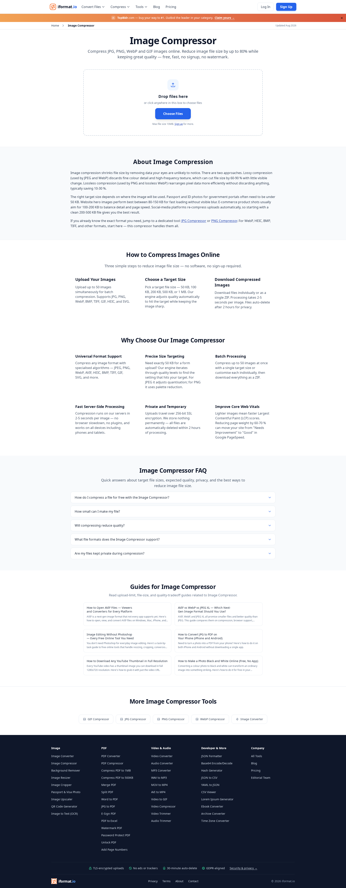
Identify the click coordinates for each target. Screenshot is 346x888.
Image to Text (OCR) (64, 813)
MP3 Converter (161, 770)
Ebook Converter (212, 806)
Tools (140, 7)
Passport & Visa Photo (65, 792)
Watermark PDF (111, 828)
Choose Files (173, 113)
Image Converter (251, 719)
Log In (265, 7)
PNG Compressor (224, 221)
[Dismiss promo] (341, 18)
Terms (166, 881)
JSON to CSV (209, 778)
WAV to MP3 (159, 778)
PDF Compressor (112, 763)
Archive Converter (213, 813)
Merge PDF (108, 785)
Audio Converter (162, 763)
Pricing (171, 7)
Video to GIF (159, 799)
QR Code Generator (64, 806)
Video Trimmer (161, 813)
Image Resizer (60, 778)
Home (55, 25)
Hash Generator (211, 770)
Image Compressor (64, 763)
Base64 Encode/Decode (216, 763)
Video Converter (162, 756)
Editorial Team (260, 778)
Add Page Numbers (114, 849)
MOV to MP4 (159, 785)
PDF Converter (110, 756)
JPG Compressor (193, 221)
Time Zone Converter (215, 821)
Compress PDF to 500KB (117, 778)
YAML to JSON (210, 785)
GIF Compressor (98, 719)
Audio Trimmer (161, 821)
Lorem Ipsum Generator (217, 799)
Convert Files (91, 7)
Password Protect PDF (115, 835)
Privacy (153, 881)
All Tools (256, 756)
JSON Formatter (211, 756)
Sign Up (286, 7)
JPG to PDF (108, 806)
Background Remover (65, 770)
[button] (173, 102)
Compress (118, 7)
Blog (156, 7)
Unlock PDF (108, 842)
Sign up (179, 124)
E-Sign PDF (108, 813)
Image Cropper (61, 785)
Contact (193, 881)
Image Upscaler (61, 799)
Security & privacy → (243, 868)
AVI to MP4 (158, 792)
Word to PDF (109, 799)
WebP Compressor (212, 719)
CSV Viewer (208, 792)
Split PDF (107, 792)
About (179, 881)
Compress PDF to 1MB (116, 770)
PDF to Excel (109, 821)
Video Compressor (163, 806)
